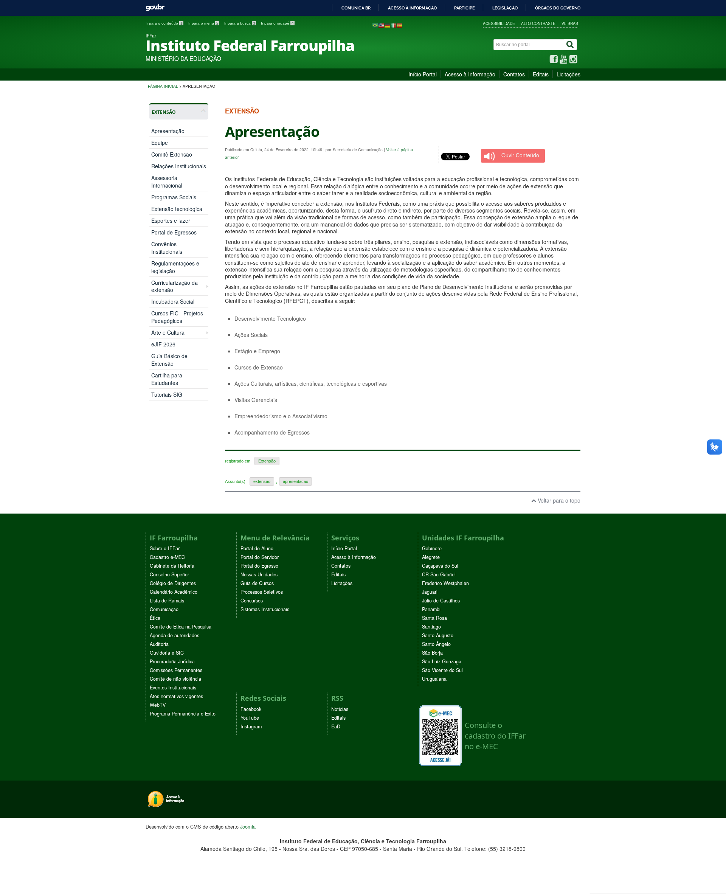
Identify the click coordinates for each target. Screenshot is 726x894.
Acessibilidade (499, 23)
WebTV (158, 705)
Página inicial (163, 86)
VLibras (570, 23)
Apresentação (168, 131)
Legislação (505, 8)
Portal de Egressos (174, 232)
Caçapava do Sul (440, 565)
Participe (464, 8)
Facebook (250, 709)
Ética (155, 618)
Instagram (251, 726)
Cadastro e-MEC (167, 557)
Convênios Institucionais (166, 247)
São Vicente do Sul (442, 670)
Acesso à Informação (470, 74)
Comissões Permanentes (176, 670)
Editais (541, 74)
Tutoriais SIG (166, 394)
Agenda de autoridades (174, 635)
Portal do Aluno (256, 548)
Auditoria (159, 644)
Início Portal (422, 74)
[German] (387, 25)
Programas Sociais (173, 197)
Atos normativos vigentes (176, 696)
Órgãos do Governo (557, 8)
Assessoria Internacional (166, 181)
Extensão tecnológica (176, 209)
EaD (335, 726)
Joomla (248, 826)
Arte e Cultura (168, 332)
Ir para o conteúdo (164, 23)
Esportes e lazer (170, 220)
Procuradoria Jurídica (172, 661)
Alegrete (431, 557)
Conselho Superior (169, 574)
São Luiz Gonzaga (441, 661)
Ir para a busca (239, 23)
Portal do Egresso (259, 565)
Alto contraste (538, 23)
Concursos (251, 600)
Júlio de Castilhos (441, 600)
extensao (261, 481)
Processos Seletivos (261, 591)
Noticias (339, 709)
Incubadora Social (172, 301)
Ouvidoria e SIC (167, 652)
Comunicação (164, 609)
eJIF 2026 (163, 344)
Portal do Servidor (259, 557)
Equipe (159, 142)
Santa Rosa (434, 618)
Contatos (514, 74)
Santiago (431, 626)
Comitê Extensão (171, 154)
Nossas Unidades (259, 574)
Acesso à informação (412, 8)
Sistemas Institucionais (264, 609)
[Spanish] (399, 25)
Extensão (267, 461)
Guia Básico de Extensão (169, 359)
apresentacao (295, 481)
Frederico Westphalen (445, 583)
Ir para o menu (203, 23)
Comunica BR (356, 8)
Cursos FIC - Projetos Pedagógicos (177, 316)
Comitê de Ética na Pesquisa (180, 626)
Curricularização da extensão (174, 286)
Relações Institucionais (178, 166)
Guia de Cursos (257, 583)
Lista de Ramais (167, 600)
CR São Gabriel (439, 574)
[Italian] (393, 25)
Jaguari (429, 591)
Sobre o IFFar (165, 548)
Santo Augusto (437, 635)
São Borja (432, 652)
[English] (381, 25)
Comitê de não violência (175, 678)
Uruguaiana (434, 678)
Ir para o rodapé (277, 23)
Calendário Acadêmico (173, 591)
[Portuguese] (375, 25)
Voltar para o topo (558, 500)
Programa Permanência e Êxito (183, 713)
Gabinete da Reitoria (172, 565)
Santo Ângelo (436, 644)
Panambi (431, 609)
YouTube (249, 717)
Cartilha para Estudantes (166, 378)
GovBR (155, 7)
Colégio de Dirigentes (173, 583)
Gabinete (432, 548)
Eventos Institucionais (173, 687)
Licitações (568, 74)
